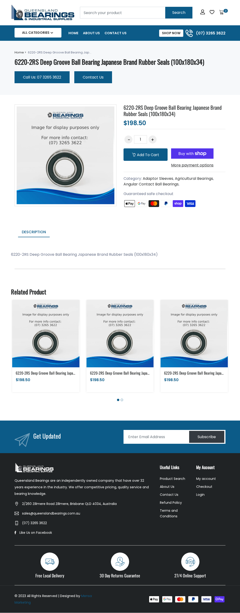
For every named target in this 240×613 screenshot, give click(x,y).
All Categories (35, 32)
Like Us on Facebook (35, 532)
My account (206, 478)
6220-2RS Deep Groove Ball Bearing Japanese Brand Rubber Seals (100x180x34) (173, 110)
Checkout (204, 486)
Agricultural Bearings (194, 178)
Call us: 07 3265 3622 (42, 77)
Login (200, 494)
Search (178, 12)
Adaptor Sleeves (158, 178)
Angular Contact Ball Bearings (151, 184)
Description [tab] (34, 232)
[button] (118, 400)
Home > (20, 52)
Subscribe (207, 437)
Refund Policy (171, 502)
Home (73, 33)
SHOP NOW (171, 33)
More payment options (192, 165)
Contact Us (116, 33)
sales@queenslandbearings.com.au (51, 513)
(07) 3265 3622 (34, 523)
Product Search (172, 478)
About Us (91, 33)
